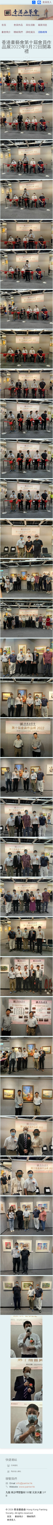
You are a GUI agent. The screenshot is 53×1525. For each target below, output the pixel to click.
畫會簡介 (6, 32)
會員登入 (47, 2)
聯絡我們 (18, 32)
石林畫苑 (14, 1465)
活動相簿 (42, 32)
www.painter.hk (27, 1486)
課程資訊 (30, 32)
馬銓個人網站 (16, 1471)
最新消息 (42, 25)
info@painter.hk (24, 1483)
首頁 (6, 25)
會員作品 (18, 25)
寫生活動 (30, 25)
